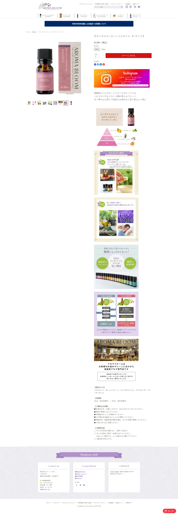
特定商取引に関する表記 (101, 4)
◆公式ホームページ (81, 474)
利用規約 (127, 4)
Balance (34, 32)
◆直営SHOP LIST (80, 472)
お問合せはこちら (45, 489)
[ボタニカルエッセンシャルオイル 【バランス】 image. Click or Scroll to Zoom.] (58, 67)
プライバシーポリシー (117, 4)
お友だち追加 (114, 472)
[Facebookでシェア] (95, 64)
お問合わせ (129, 503)
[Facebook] (76, 485)
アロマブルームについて (86, 4)
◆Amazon (78, 478)
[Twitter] (80, 485)
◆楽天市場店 (79, 476)
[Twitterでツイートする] (98, 64)
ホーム (28, 32)
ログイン (48, 503)
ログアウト (57, 503)
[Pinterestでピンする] (104, 64)
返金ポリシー (136, 4)
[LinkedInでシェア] (101, 64)
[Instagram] (84, 485)
